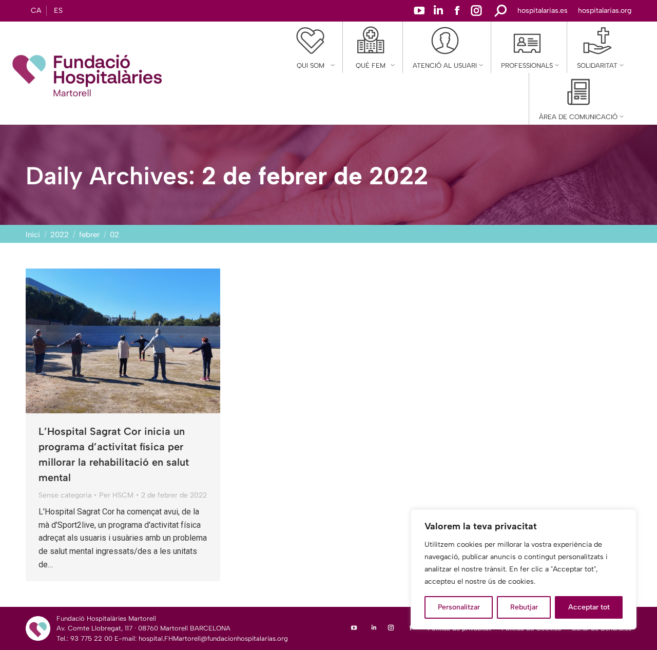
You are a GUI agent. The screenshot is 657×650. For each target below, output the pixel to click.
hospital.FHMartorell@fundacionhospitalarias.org (213, 638)
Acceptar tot (589, 607)
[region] (523, 569)
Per (116, 495)
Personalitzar (459, 607)
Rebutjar (524, 607)
